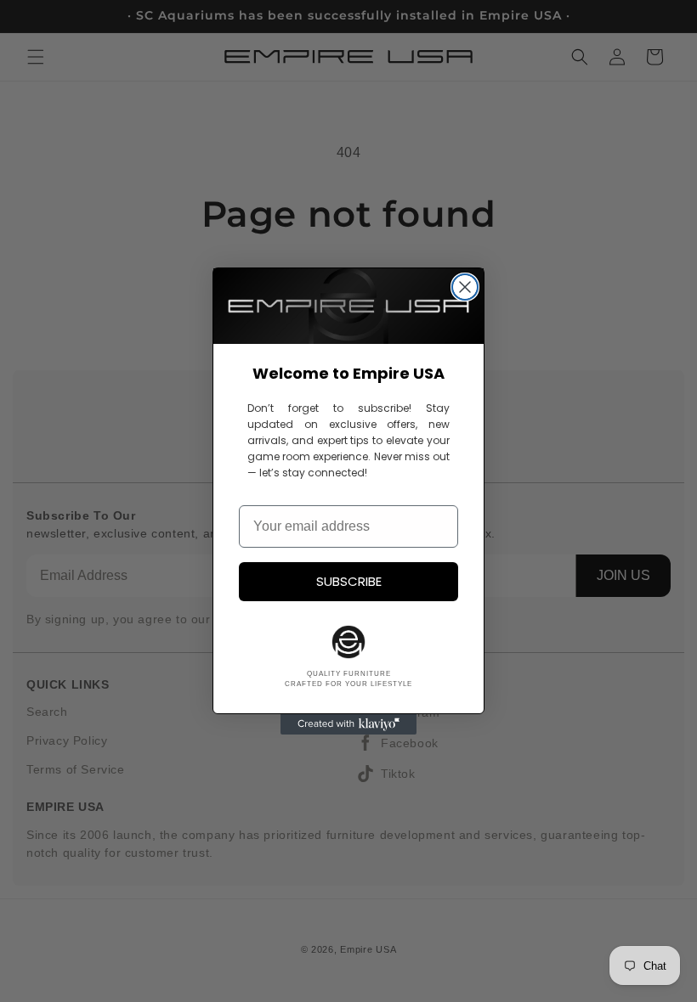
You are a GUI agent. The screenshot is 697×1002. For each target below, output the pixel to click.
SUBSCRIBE (349, 581)
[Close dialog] (465, 287)
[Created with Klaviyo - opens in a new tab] (348, 724)
